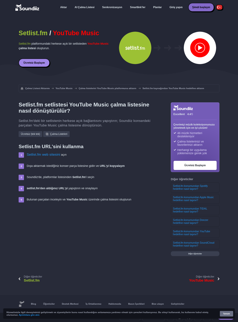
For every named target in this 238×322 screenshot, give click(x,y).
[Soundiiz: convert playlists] (21, 304)
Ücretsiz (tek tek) (30, 134)
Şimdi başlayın (201, 7)
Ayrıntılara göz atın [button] (29, 315)
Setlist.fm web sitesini (43, 154)
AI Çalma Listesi (84, 7)
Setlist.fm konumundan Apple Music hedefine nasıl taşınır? (193, 199)
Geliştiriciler (177, 304)
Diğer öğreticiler (195, 254)
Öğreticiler (49, 304)
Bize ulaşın (158, 304)
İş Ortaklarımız (93, 304)
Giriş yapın (176, 7)
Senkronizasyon (112, 7)
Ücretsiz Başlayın (34, 62)
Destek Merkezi (70, 304)
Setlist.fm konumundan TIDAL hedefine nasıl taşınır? (190, 210)
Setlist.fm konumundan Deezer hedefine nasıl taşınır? (190, 221)
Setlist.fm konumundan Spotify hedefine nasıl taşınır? (190, 187)
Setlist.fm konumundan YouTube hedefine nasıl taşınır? (191, 233)
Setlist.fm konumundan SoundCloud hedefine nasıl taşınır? (193, 244)
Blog (33, 304)
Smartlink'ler (137, 7)
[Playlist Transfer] (27, 7)
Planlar (157, 7)
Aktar (63, 7)
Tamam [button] (226, 314)
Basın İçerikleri (136, 304)
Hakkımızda (114, 304)
